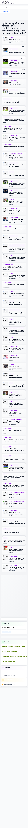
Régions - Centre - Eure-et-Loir (17, 328)
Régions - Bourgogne (15, 309)
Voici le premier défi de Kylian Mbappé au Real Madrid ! (14, 229)
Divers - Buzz (7, 528)
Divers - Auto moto (14, 217)
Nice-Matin (12, 570)
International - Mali (9, 264)
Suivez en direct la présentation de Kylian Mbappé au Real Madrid (15, 359)
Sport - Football (14, 49)
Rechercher (5, 11)
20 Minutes (12, 525)
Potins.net (6, 534)
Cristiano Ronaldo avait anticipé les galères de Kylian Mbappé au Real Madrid (14, 119)
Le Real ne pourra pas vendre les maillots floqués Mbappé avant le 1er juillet (14, 486)
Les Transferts (7, 287)
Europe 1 (5, 479)
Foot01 (11, 140)
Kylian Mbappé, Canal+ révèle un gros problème (17, 165)
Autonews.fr (12, 222)
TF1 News (12, 342)
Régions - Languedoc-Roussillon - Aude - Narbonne (17, 245)
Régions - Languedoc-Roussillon (17, 492)
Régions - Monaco (14, 565)
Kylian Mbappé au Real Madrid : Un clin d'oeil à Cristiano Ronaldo (13, 285)
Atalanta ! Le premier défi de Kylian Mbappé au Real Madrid (16, 239)
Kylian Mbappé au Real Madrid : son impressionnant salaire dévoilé (12, 531)
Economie (7, 474)
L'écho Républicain (14, 333)
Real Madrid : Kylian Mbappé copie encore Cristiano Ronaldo (17, 139)
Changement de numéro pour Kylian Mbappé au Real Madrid (17, 75)
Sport (12, 37)
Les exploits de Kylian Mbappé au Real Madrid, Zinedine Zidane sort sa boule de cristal (14, 459)
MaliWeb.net (6, 269)
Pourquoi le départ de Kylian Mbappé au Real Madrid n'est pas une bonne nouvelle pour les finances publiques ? (14, 477)
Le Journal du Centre (14, 315)
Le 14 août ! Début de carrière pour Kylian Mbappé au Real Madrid (14, 440)
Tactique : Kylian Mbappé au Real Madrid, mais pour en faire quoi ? (16, 468)
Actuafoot (6, 104)
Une (12, 337)
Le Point (11, 177)
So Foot (11, 54)
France (12, 199)
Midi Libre (12, 213)
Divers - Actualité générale (16, 153)
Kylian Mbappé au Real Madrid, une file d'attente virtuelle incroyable (16, 404)
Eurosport (6, 149)
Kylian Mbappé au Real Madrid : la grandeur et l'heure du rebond (15, 304)
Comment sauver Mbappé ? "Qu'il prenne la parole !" (14, 147)
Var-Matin (12, 561)
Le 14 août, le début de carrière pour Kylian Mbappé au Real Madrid (12, 431)
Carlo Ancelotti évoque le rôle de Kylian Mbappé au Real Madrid (17, 184)
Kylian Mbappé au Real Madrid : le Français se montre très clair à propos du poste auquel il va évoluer (14, 268)
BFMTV (11, 204)
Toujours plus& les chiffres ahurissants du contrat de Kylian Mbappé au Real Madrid (13, 450)
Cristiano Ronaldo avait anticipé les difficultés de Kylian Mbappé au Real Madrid (12, 130)
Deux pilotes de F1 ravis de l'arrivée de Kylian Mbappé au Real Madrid (17, 221)
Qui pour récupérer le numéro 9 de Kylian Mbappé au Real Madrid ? (17, 64)
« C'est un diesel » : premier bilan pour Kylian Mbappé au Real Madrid (17, 175)
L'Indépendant (13, 158)
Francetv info (12, 42)
